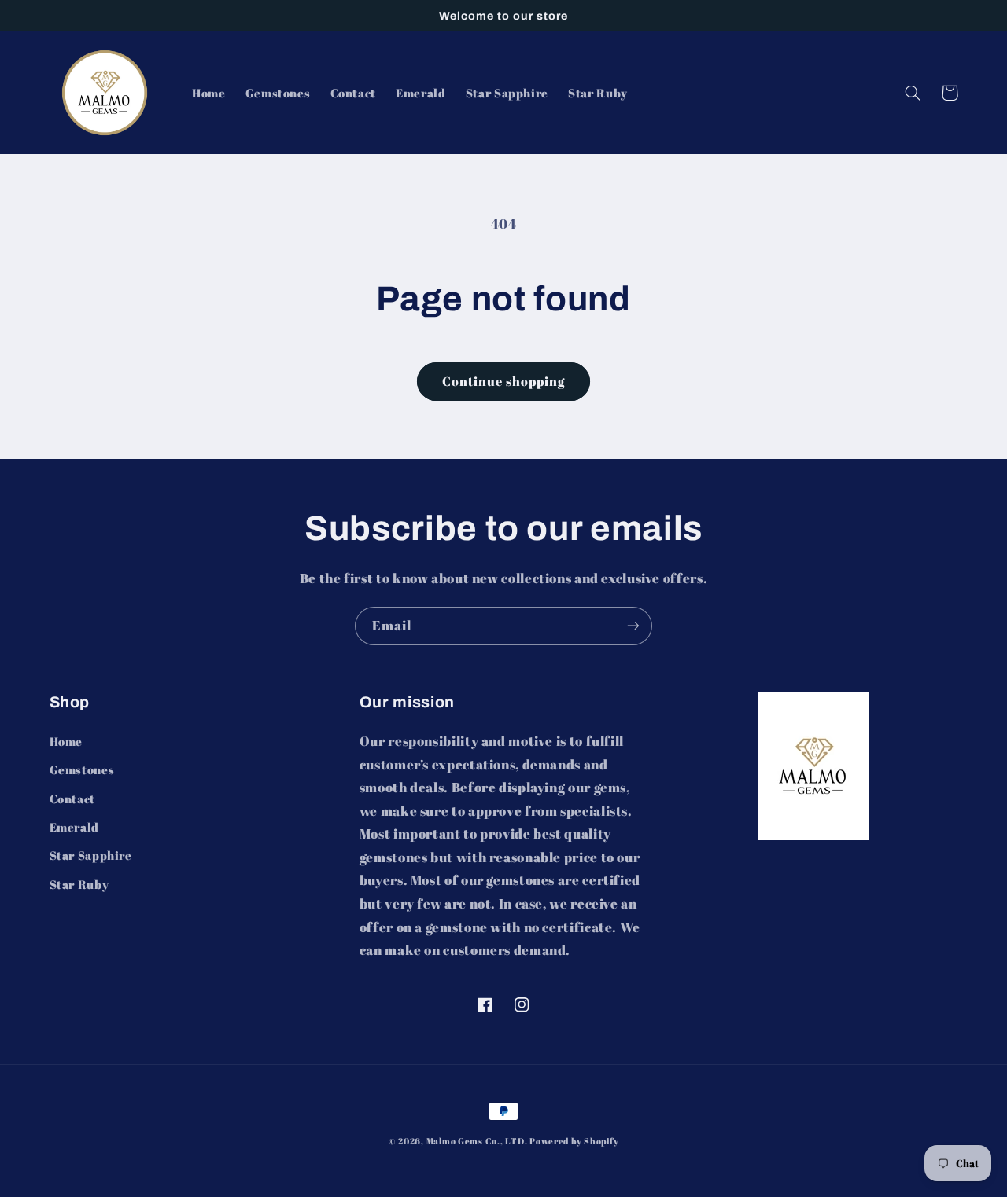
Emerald (74, 827)
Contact (72, 798)
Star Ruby (79, 884)
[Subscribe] (633, 626)
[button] (913, 93)
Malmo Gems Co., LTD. (477, 1141)
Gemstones (82, 769)
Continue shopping (504, 381)
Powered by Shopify (573, 1141)
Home (66, 741)
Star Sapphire (91, 855)
